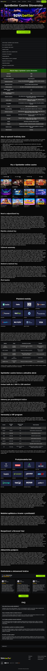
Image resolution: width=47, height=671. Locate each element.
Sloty (40, 176)
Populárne (5, 176)
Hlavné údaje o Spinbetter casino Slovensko (10, 42)
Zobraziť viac (23, 595)
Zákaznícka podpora (6, 63)
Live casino (17, 176)
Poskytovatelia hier (5, 56)
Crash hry (28, 176)
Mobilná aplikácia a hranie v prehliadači (9, 58)
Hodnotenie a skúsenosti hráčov (8, 65)
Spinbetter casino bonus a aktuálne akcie (9, 51)
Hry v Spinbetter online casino (7, 47)
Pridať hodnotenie (41, 575)
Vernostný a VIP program (6, 54)
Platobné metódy (5, 49)
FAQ (3, 67)
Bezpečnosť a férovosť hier (7, 60)
